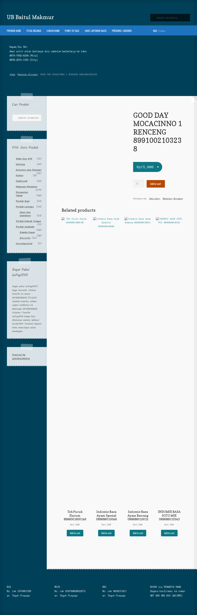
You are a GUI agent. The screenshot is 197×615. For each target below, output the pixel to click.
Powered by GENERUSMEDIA (21, 356)
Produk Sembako (25, 227)
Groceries (25, 238)
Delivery (154, 198)
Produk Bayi (23, 201)
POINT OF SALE (72, 31)
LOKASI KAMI (53, 31)
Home (12, 74)
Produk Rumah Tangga (28, 221)
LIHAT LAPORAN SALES (96, 31)
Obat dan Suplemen (25, 214)
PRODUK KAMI (14, 31)
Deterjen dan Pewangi (28, 170)
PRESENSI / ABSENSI (122, 31)
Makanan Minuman (28, 74)
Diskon (19, 175)
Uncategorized (24, 243)
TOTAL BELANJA (33, 31)
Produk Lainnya (25, 207)
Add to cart (155, 184)
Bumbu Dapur (27, 232)
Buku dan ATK (24, 159)
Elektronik (21, 181)
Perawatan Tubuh (22, 193)
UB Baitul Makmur (30, 17)
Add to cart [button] (75, 533)
